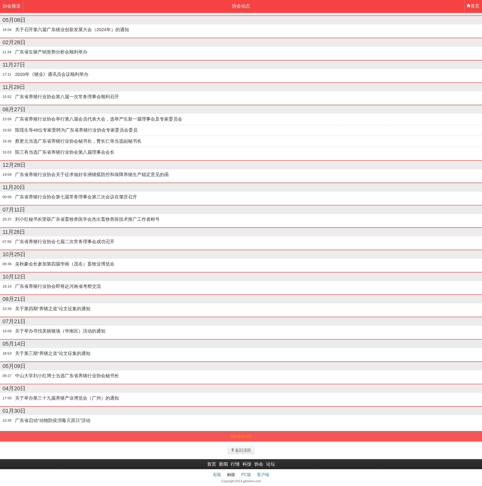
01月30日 (14, 411)
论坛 (270, 464)
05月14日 (14, 344)
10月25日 (14, 254)
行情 (235, 464)
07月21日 (14, 321)
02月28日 (14, 42)
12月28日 (14, 165)
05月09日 (14, 366)
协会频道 (12, 6)
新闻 (223, 464)
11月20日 (14, 187)
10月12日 (14, 277)
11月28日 (14, 232)
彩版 (217, 474)
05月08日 (14, 20)
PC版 (246, 474)
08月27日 (14, 109)
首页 (474, 6)
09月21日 (14, 299)
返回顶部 (243, 450)
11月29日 (14, 87)
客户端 (263, 474)
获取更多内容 (241, 436)
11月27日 (14, 65)
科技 (247, 464)
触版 (231, 474)
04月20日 (14, 388)
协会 (258, 464)
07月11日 (14, 209)
